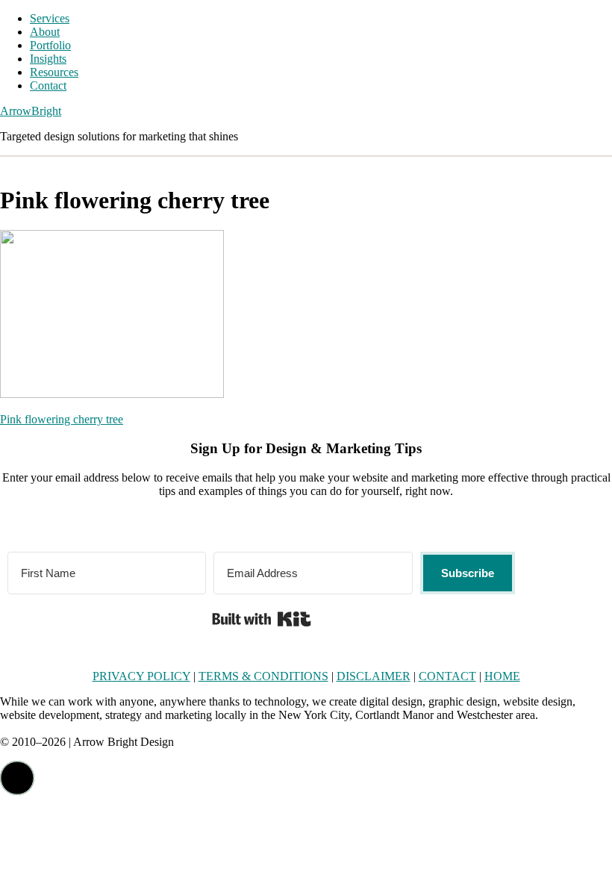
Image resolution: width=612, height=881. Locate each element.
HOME (502, 676)
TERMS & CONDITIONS (263, 676)
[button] (17, 778)
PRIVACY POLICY (141, 676)
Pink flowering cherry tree (61, 419)
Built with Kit (261, 619)
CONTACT (447, 676)
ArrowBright (30, 111)
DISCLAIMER (373, 676)
